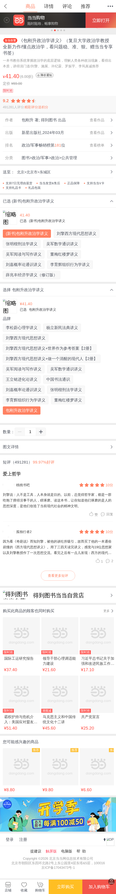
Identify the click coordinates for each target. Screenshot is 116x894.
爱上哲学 (12, 473)
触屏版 (51, 851)
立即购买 (65, 886)
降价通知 (46, 75)
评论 (67, 6)
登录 (10, 839)
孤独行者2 (24, 532)
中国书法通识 (58, 379)
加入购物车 (99, 886)
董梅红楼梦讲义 (64, 254)
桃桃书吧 (23, 485)
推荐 (85, 6)
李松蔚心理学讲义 (21, 327)
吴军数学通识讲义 (62, 244)
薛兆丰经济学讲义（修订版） (31, 275)
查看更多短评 (58, 575)
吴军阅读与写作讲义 (23, 254)
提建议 (35, 851)
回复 (109, 514)
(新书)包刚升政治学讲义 (27, 233)
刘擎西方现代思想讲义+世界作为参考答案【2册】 (50, 348)
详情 (49, 6)
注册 (23, 839)
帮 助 (81, 851)
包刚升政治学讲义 (21, 410)
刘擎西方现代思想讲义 (76, 233)
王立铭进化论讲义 (21, 379)
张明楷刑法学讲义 (21, 244)
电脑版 (66, 851)
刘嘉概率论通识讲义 (23, 264)
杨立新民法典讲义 (62, 327)
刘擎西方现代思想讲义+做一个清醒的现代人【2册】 (51, 358)
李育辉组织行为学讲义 (70, 264)
